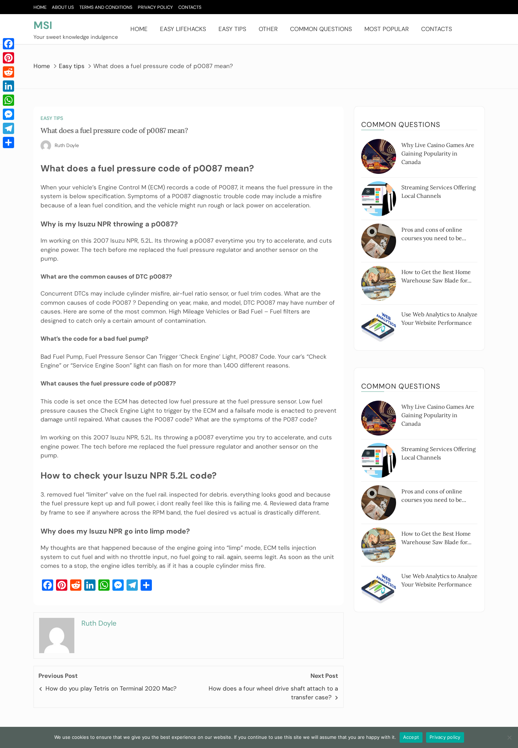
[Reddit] (8, 72)
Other (268, 29)
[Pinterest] (8, 58)
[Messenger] (8, 114)
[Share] (8, 142)
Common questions (321, 29)
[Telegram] (8, 128)
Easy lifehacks (183, 29)
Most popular (386, 29)
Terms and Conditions (105, 7)
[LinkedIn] (8, 86)
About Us (63, 7)
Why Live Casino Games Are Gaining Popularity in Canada (437, 153)
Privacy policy (445, 737)
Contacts (190, 7)
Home (40, 7)
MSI (42, 25)
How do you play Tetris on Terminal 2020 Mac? (111, 688)
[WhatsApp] (8, 100)
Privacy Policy (155, 7)
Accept (411, 737)
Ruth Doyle (67, 145)
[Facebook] (8, 44)
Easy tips (232, 29)
